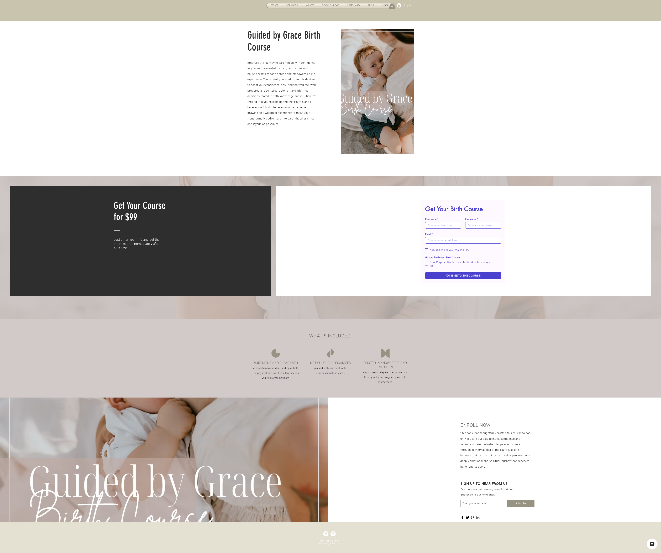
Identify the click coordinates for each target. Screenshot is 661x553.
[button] (392, 5)
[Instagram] (473, 517)
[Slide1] (377, 152)
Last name (471, 219)
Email (429, 234)
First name (431, 219)
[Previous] (344, 93)
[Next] (410, 93)
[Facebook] (462, 517)
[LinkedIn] (478, 517)
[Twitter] (467, 517)
